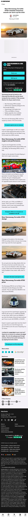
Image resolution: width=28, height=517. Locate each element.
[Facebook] (2, 420)
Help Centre (4, 411)
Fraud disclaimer (4, 447)
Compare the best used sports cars (14, 276)
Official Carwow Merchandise (7, 431)
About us (3, 424)
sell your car (16, 336)
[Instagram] (9, 420)
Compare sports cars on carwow (14, 125)
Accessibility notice (5, 451)
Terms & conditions (5, 445)
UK (3, 454)
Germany (9, 454)
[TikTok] (15, 420)
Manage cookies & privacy (14, 445)
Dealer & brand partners (19, 425)
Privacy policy (16, 447)
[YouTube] (12, 420)
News (3, 4)
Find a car (14, 73)
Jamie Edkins (16, 15)
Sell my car (14, 78)
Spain (15, 454)
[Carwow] (5, 1)
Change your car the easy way (14, 344)
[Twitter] (5, 420)
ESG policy (10, 447)
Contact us (3, 425)
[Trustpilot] (14, 90)
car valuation (11, 84)
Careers (16, 424)
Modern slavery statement (15, 449)
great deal (12, 332)
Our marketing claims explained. (8, 467)
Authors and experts (5, 427)
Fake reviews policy (5, 449)
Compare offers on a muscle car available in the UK (14, 212)
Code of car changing (13, 451)
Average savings (4, 469)
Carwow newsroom (5, 429)
